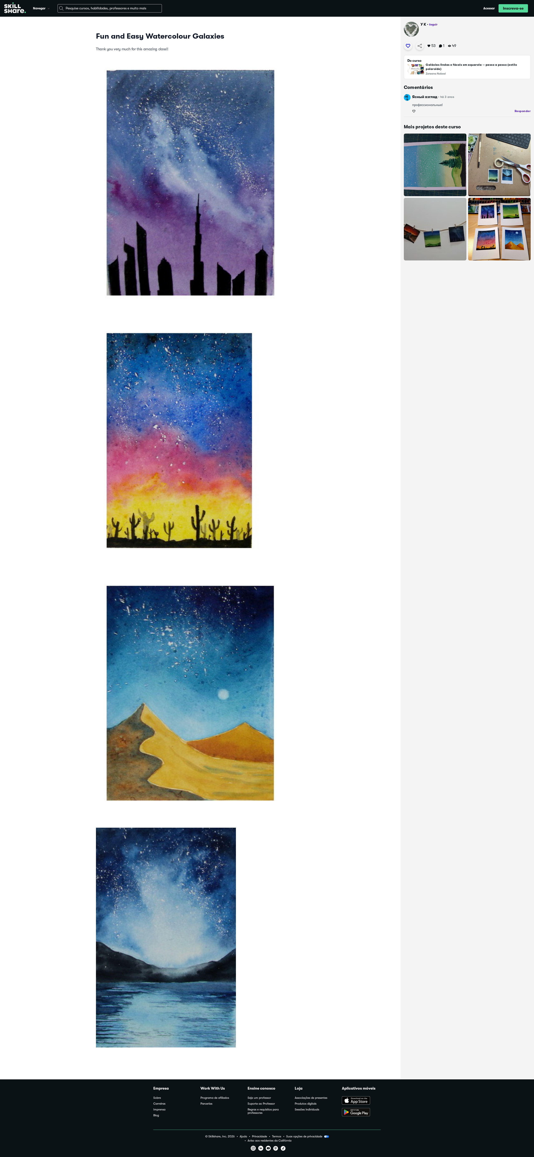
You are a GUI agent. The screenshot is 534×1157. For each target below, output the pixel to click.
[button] (49, 8)
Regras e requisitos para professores (263, 1111)
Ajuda (243, 1136)
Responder (523, 111)
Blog (156, 1115)
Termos (276, 1136)
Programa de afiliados (214, 1097)
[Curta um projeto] (408, 46)
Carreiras (159, 1103)
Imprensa (159, 1109)
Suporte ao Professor (261, 1103)
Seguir (433, 24)
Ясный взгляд (424, 97)
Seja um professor (259, 1097)
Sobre (157, 1097)
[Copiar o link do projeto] (420, 46)
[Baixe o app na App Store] (361, 1100)
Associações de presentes (311, 1097)
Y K (423, 24)
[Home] (15, 8)
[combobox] (110, 8)
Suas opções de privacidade (304, 1136)
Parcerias (206, 1103)
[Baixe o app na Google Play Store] (361, 1112)
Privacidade (259, 1136)
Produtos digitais (305, 1103)
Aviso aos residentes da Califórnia (269, 1140)
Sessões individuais (307, 1109)
